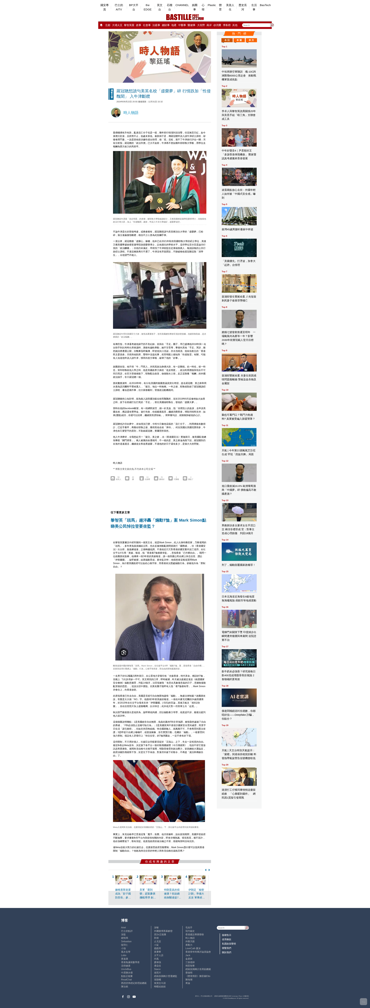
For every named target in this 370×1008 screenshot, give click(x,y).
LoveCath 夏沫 (193, 948)
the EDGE (148, 7)
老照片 (157, 972)
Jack (187, 955)
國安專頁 (104, 7)
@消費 (217, 25)
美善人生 (230, 7)
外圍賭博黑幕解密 (163, 931)
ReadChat (126, 979)
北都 (107, 25)
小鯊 (156, 945)
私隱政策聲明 (229, 944)
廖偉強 (157, 962)
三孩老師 (190, 962)
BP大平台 (133, 7)
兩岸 (209, 25)
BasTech (265, 5)
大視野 (201, 25)
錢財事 (166, 25)
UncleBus (126, 969)
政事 (138, 25)
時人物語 (190, 938)
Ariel (123, 927)
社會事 (147, 25)
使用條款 (226, 939)
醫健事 (191, 25)
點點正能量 (127, 976)
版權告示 (226, 935)
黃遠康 (124, 959)
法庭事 (156, 25)
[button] (205, 870)
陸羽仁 (124, 945)
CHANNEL (182, 5)
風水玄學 (125, 952)
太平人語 (158, 955)
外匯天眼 (190, 941)
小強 (123, 948)
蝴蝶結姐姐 (160, 986)
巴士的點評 (127, 931)
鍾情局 (124, 938)
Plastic (212, 5)
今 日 (227, 40)
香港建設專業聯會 (194, 934)
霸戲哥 (157, 948)
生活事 (254, 7)
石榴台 (169, 7)
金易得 (188, 959)
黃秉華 (157, 952)
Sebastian (126, 941)
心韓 (203, 7)
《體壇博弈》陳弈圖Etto (197, 976)
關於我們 (226, 952)
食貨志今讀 (160, 983)
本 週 (239, 40)
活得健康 (125, 965)
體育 (220, 7)
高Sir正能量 (160, 934)
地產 (173, 25)
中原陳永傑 (127, 972)
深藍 (123, 934)
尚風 (156, 959)
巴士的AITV (119, 7)
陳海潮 (188, 979)
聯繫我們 (226, 948)
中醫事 (182, 25)
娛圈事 (194, 7)
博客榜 (227, 25)
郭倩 (156, 938)
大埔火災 (117, 25)
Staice (157, 969)
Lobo (123, 955)
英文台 (159, 7)
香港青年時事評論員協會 (198, 952)
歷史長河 (243, 7)
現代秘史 (190, 931)
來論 (187, 983)
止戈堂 (157, 941)
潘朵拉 (157, 965)
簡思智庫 (190, 965)
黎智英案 (129, 25)
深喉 (156, 927)
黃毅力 (188, 945)
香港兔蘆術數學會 (130, 962)
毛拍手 (188, 927)
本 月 (251, 40)
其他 (234, 25)
